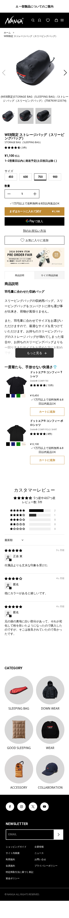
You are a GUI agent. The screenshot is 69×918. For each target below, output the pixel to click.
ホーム (7, 32)
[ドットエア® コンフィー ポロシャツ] (17, 433)
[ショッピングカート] (56, 20)
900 (55, 176)
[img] (13, 550)
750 (40, 176)
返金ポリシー (13, 878)
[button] (65, 73)
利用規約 (10, 859)
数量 (7, 185)
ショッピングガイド (16, 846)
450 (10, 176)
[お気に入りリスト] (48, 20)
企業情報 (39, 846)
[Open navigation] (62, 20)
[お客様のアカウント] (39, 20)
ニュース (39, 853)
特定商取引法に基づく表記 (19, 872)
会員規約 (10, 865)
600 (25, 176)
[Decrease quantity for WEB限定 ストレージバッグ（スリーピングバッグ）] (9, 194)
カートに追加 (47, 411)
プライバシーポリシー (46, 865)
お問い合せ (40, 859)
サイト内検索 (13, 853)
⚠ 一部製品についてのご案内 (34, 6)
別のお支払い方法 (34, 231)
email (12, 834)
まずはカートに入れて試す (34, 211)
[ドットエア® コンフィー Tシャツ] (17, 384)
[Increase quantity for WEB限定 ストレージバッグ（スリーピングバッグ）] (35, 194)
